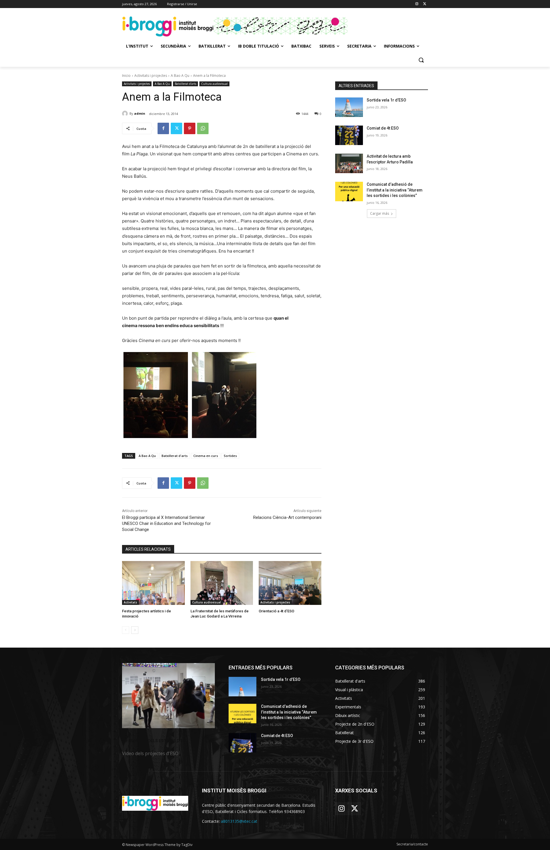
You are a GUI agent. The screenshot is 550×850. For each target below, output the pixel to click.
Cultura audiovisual (214, 84)
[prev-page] (125, 630)
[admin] (125, 113)
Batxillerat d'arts (185, 84)
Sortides (230, 456)
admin (139, 113)
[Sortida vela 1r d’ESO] (349, 107)
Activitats (130, 602)
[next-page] (134, 630)
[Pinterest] (189, 128)
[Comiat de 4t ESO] (349, 135)
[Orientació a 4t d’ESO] (290, 583)
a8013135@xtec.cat (239, 821)
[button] (421, 60)
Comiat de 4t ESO (383, 128)
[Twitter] (424, 4)
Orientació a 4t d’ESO (276, 611)
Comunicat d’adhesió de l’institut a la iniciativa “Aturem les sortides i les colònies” (395, 190)
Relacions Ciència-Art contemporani (287, 517)
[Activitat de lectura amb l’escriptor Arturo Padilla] (349, 163)
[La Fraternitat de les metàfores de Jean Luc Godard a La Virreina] (221, 583)
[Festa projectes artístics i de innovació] (153, 583)
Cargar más (379, 213)
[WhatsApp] (203, 128)
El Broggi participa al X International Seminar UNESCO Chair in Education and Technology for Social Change (166, 523)
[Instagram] (416, 4)
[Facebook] (163, 128)
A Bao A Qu (180, 75)
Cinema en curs (205, 456)
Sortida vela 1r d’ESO (386, 100)
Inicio (126, 75)
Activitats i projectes (150, 75)
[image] (168, 695)
